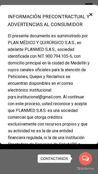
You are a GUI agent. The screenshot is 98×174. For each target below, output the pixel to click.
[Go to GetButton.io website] (85, 168)
